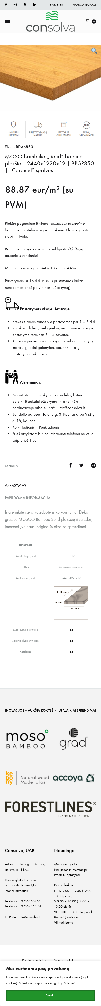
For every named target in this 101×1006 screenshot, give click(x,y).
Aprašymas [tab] (15, 485)
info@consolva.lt (84, 4)
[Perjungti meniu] (7, 21)
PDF (71, 629)
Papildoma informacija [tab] (27, 497)
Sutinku (50, 995)
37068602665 (31, 901)
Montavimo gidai (65, 864)
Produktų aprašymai (67, 875)
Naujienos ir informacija (70, 870)
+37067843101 (56, 4)
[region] (50, 983)
